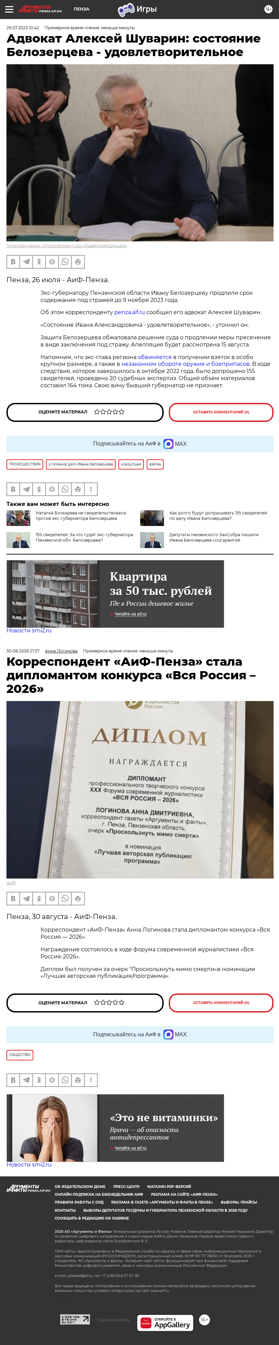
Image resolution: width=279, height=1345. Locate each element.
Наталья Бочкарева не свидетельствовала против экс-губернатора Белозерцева (81, 515)
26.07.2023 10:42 (22, 27)
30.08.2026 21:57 (22, 650)
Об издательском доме (80, 1187)
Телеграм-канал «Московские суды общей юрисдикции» (66, 245)
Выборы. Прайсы (239, 1202)
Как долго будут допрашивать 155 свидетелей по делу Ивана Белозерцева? (218, 515)
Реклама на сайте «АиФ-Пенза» (184, 1194)
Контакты (65, 1210)
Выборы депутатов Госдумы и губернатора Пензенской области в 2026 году (165, 1210)
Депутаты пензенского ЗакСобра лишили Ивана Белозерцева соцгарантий (214, 537)
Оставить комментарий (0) (221, 412)
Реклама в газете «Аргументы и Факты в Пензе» (162, 1202)
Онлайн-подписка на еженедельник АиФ (99, 1194)
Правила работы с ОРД (79, 1202)
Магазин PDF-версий (169, 1187)
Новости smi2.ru (29, 630)
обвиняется (155, 357)
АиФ (11, 882)
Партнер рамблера (113, 1320)
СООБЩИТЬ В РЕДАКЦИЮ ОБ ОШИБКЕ (92, 1218)
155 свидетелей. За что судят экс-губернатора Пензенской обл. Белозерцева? (84, 537)
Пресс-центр (126, 1187)
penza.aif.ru (129, 312)
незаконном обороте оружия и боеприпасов (185, 364)
